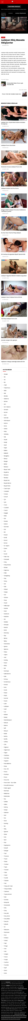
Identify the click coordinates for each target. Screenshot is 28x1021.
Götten (6, 597)
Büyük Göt (7, 480)
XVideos (6, 938)
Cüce (5, 505)
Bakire (5, 450)
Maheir (6, 714)
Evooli (5, 554)
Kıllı (5, 668)
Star (5, 842)
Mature (6, 722)
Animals (6, 418)
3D (4, 377)
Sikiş (5, 829)
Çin (5, 499)
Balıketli (6, 453)
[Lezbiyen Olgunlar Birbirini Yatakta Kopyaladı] (14, 266)
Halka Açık (6, 605)
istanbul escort (4, 1019)
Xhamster (6, 932)
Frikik (5, 573)
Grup (5, 600)
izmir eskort (13, 1015)
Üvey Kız (6, 921)
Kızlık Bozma (7, 673)
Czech (6, 510)
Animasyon (7, 420)
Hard (5, 611)
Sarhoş (6, 807)
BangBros (6, 456)
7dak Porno (7, 388)
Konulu (6, 684)
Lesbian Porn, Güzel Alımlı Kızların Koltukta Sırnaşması (13, 123)
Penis (5, 766)
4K (4, 379)
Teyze (5, 859)
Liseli (5, 709)
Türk (5, 883)
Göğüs (6, 592)
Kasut (5, 663)
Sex (5, 818)
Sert (5, 815)
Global (5, 589)
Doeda (6, 521)
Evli (5, 551)
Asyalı (5, 439)
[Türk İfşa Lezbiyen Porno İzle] (14, 309)
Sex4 (5, 820)
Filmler (6, 567)
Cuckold (6, 507)
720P (5, 385)
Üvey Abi (6, 913)
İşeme (5, 646)
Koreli (5, 690)
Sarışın (5, 810)
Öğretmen (7, 750)
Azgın (5, 448)
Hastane (6, 616)
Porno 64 (6, 780)
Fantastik (6, 559)
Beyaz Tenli (7, 469)
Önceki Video (5, 79)
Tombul (6, 864)
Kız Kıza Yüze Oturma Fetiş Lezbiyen (11, 233)
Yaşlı (5, 943)
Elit (5, 532)
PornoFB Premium (9, 785)
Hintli (5, 630)
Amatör (6, 409)
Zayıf (5, 967)
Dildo (5, 516)
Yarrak (5, 940)
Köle (5, 676)
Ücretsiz (6, 899)
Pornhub (6, 774)
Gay (5, 578)
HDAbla (6, 622)
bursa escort (7, 1017)
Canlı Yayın (7, 488)
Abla (5, 390)
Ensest (6, 535)
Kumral (6, 698)
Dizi (5, 518)
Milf (5, 728)
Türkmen (6, 891)
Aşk (5, 437)
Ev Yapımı (6, 546)
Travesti (6, 869)
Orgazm (6, 761)
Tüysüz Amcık (8, 894)
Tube (5, 872)
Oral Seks (6, 758)
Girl (5, 584)
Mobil (5, 733)
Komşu (6, 679)
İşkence (6, 649)
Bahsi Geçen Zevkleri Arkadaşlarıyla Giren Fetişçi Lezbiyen (14, 9)
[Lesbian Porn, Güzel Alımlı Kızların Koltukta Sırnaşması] (14, 113)
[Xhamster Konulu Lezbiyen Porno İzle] (14, 157)
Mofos (5, 736)
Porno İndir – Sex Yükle (10, 782)
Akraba (6, 396)
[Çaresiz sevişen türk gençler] (14, 331)
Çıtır (5, 502)
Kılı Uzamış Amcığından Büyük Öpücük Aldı (13, 254)
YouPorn (6, 962)
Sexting (6, 823)
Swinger (6, 850)
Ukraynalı (6, 902)
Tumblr (6, 878)
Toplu (5, 867)
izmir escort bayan (5, 1015)
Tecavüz (6, 856)
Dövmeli (6, 526)
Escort (5, 540)
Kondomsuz (7, 682)
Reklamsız (6, 793)
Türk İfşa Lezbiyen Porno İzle (9, 318)
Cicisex (6, 494)
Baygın (6, 461)
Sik (4, 826)
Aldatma (6, 399)
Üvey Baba (7, 918)
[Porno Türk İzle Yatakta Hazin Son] (24, 94)
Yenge (6, 946)
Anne (5, 426)
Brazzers (6, 475)
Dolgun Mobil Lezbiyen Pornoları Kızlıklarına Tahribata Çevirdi (13, 210)
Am (5, 404)
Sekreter (6, 812)
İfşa (5, 635)
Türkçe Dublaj (7, 889)
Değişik (6, 513)
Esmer (5, 543)
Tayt (5, 853)
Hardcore (6, 614)
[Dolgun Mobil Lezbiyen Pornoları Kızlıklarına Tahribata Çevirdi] (14, 200)
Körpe (5, 693)
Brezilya (6, 477)
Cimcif (6, 497)
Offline (6, 742)
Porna (5, 771)
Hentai (6, 627)
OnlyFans (6, 755)
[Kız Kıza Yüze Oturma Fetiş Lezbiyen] (14, 223)
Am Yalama (7, 407)
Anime (6, 423)
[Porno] (14, 2)
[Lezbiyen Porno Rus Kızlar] (14, 136)
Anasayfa (3, 13)
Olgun (5, 752)
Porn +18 (6, 769)
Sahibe (6, 801)
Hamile (6, 608)
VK (4, 927)
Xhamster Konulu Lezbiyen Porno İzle (11, 167)
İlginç (5, 641)
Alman (6, 401)
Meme (6, 725)
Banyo (5, 458)
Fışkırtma (6, 570)
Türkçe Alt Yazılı (8, 886)
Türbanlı (6, 880)
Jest (5, 657)
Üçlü (5, 897)
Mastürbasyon (8, 720)
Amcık (5, 412)
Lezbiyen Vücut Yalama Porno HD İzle (11, 297)
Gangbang (7, 575)
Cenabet (6, 491)
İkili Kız (5, 638)
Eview (5, 548)
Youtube (6, 965)
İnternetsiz (7, 644)
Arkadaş (6, 434)
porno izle (16, 1014)
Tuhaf (5, 875)
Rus (5, 799)
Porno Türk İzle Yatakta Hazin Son (11, 94)
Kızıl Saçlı (6, 671)
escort (12, 1017)
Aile (5, 393)
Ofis (5, 744)
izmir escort (22, 1014)
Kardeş (6, 660)
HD (5, 619)
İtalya (5, 652)
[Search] (26, 2)
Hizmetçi (6, 633)
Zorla (5, 973)
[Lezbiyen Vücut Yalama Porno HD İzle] (14, 288)
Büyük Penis (7, 486)
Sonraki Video (23, 90)
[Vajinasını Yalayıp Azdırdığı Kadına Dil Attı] (14, 352)
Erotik (5, 537)
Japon (5, 654)
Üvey (5, 910)
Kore (5, 687)
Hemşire (6, 624)
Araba (5, 428)
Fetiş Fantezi (7, 565)
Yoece (6, 957)
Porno (5, 777)
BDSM (5, 464)
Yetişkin (6, 954)
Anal (5, 415)
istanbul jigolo (19, 1015)
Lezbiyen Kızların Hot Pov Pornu (10, 188)
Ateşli (5, 442)
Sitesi (5, 834)
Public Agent (7, 788)
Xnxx (5, 935)
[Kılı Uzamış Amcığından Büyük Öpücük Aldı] (14, 245)
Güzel (5, 603)
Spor (5, 840)
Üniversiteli (7, 905)
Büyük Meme (7, 483)
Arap (5, 431)
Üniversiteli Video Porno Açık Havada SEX (15, 83)
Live (5, 712)
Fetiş (5, 562)
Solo (5, 837)
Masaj (5, 717)
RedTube (6, 791)
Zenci (5, 970)
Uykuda (6, 924)
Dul (5, 529)
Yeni (5, 948)
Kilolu (5, 665)
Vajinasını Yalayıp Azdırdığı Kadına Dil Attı (13, 361)
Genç (5, 581)
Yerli (5, 951)
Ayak (5, 445)
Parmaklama (7, 763)
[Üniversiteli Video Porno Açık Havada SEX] (3, 84)
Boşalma (6, 472)
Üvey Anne (7, 916)
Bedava (6, 467)
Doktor (6, 524)
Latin (5, 703)
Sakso (5, 804)
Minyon (6, 731)
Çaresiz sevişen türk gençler (9, 340)
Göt (5, 595)
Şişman (6, 831)
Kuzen (5, 701)
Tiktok (5, 861)
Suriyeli (6, 848)
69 (4, 382)
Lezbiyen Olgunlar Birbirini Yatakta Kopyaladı (14, 276)
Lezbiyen (10, 13)
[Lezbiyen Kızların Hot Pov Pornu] (14, 179)
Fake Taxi (6, 556)
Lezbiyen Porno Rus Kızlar (8, 145)
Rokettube (7, 796)
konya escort (17, 1019)
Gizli (5, 586)
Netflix (5, 739)
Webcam (6, 929)
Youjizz (6, 959)
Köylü (5, 695)
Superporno (7, 845)
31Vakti (6, 374)
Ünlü (5, 908)
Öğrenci (6, 747)
